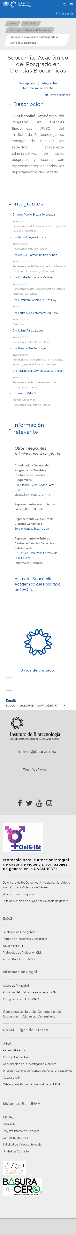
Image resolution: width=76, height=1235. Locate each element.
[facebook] (20, 802)
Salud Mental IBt (13, 945)
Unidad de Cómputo (16, 1151)
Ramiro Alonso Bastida (29, 509)
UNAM (7, 1043)
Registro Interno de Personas (21, 1131)
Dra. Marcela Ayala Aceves (29, 237)
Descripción (26, 83)
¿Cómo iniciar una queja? (18, 894)
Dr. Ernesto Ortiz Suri (26, 393)
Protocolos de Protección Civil (22, 952)
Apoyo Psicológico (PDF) (19, 959)
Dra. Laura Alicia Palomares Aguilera (35, 313)
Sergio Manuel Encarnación (32, 528)
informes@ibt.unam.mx (35, 751)
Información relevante (38, 88)
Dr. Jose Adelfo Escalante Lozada (34, 214)
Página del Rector (14, 1050)
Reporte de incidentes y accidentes (25, 938)
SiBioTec (8, 1117)
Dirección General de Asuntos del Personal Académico (37, 1070)
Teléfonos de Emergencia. (19, 932)
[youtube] (39, 802)
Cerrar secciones (59, 94)
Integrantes (49, 83)
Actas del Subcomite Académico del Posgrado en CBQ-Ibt (38, 584)
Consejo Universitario (16, 1057)
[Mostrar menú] (6, 4)
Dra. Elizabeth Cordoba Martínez (33, 277)
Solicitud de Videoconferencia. (22, 1144)
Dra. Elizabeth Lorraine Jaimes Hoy (35, 300)
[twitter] (29, 802)
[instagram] (49, 802)
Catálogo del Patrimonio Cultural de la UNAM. (31, 1084)
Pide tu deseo (34, 769)
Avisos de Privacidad (16, 985)
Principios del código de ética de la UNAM (30, 992)
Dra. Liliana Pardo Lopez (28, 330)
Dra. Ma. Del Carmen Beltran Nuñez (35, 255)
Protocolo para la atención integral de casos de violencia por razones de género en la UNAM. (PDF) (36, 864)
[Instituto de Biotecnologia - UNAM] (21, 4)
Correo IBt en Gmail (15, 1137)
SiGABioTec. (10, 1124)
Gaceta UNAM (11, 1077)
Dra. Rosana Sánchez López (30, 348)
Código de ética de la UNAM (21, 999)
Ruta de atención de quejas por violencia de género (35, 901)
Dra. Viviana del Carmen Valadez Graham (38, 370)
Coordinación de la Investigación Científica (29, 1063)
